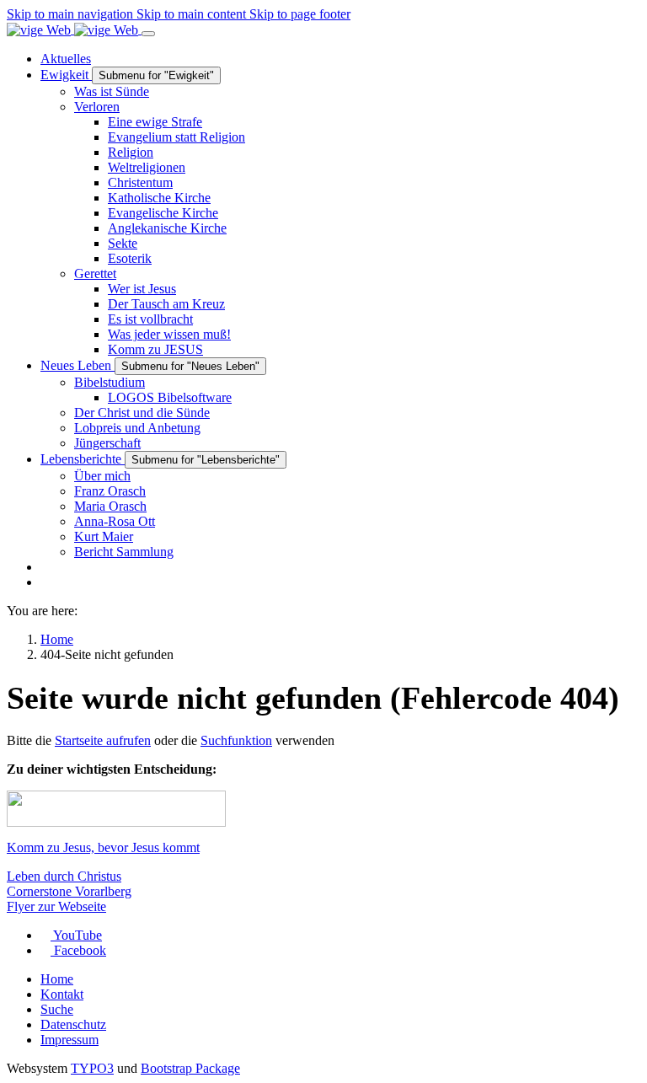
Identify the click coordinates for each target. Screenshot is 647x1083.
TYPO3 (92, 1068)
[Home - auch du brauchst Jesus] (74, 29)
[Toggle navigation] (148, 33)
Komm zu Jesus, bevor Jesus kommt (103, 847)
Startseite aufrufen (103, 740)
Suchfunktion (236, 740)
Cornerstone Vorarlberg (69, 891)
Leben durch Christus (64, 876)
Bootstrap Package (190, 1068)
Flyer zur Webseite (56, 906)
